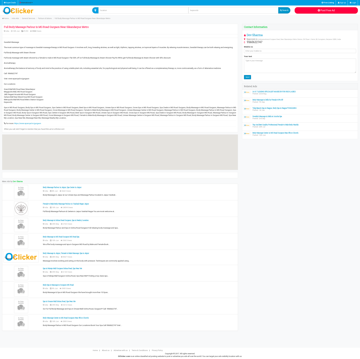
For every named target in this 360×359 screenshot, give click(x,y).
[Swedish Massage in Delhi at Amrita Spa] (246, 117)
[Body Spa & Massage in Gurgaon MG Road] (21, 290)
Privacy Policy (157, 350)
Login (353, 3)
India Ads (15, 18)
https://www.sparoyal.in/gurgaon (27, 123)
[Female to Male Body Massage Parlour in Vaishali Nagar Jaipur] (21, 208)
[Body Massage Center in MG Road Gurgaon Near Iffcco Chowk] (21, 322)
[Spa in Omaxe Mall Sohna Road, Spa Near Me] (21, 306)
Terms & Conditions (140, 350)
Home (6, 18)
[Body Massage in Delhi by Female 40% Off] (246, 100)
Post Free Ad (327, 10)
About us (105, 350)
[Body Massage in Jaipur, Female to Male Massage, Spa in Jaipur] (21, 256)
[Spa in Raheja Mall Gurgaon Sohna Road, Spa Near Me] (21, 273)
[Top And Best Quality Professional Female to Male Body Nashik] (246, 125)
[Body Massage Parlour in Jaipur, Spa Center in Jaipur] (21, 192)
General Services (28, 18)
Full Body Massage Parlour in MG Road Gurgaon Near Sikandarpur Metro (82, 18)
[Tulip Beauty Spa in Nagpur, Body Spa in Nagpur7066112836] (246, 108)
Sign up (342, 3)
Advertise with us (121, 350)
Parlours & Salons (45, 18)
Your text (248, 56)
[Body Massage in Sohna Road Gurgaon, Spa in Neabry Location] (21, 225)
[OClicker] (45, 10)
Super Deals (10, 3)
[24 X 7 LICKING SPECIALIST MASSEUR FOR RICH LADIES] (246, 92)
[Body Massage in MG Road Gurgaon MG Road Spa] (21, 241)
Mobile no (248, 47)
